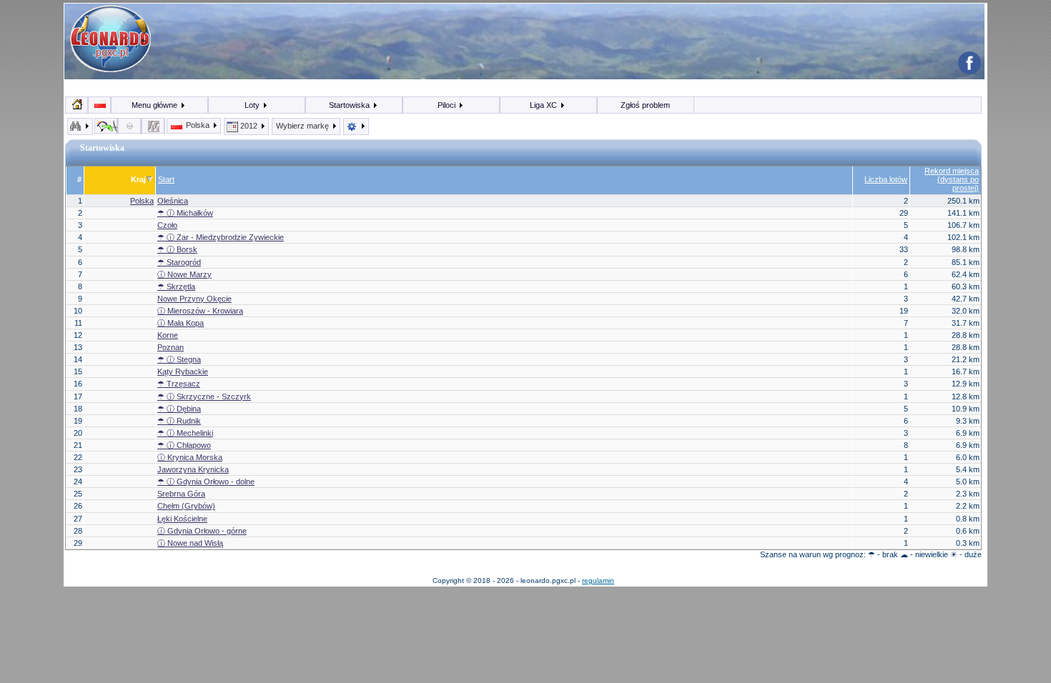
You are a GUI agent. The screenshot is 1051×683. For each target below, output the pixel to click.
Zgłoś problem (645, 105)
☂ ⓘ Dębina (179, 408)
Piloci (448, 105)
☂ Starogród (179, 262)
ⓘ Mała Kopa (180, 323)
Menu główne (155, 105)
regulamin (598, 580)
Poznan (170, 347)
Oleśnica (172, 200)
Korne (167, 335)
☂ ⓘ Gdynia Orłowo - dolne (206, 481)
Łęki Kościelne (182, 518)
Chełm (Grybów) (186, 506)
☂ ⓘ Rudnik (179, 421)
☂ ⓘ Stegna (179, 359)
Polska (198, 125)
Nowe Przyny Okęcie (194, 298)
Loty (253, 105)
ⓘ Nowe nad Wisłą (190, 543)
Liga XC (544, 105)
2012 (249, 125)
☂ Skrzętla (176, 286)
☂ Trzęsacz (178, 383)
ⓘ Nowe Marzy (184, 274)
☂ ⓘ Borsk (177, 249)
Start (166, 179)
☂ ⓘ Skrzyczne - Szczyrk (204, 396)
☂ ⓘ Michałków (185, 213)
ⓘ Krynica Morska (189, 457)
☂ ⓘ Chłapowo (184, 445)
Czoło (167, 225)
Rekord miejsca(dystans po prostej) (951, 179)
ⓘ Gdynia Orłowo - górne (202, 531)
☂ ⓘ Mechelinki (185, 433)
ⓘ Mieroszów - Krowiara (200, 310)
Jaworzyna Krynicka (193, 469)
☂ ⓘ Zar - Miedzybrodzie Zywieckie (220, 237)
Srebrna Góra (181, 493)
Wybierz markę (303, 125)
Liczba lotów (885, 179)
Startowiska (350, 105)
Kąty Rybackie (182, 371)
